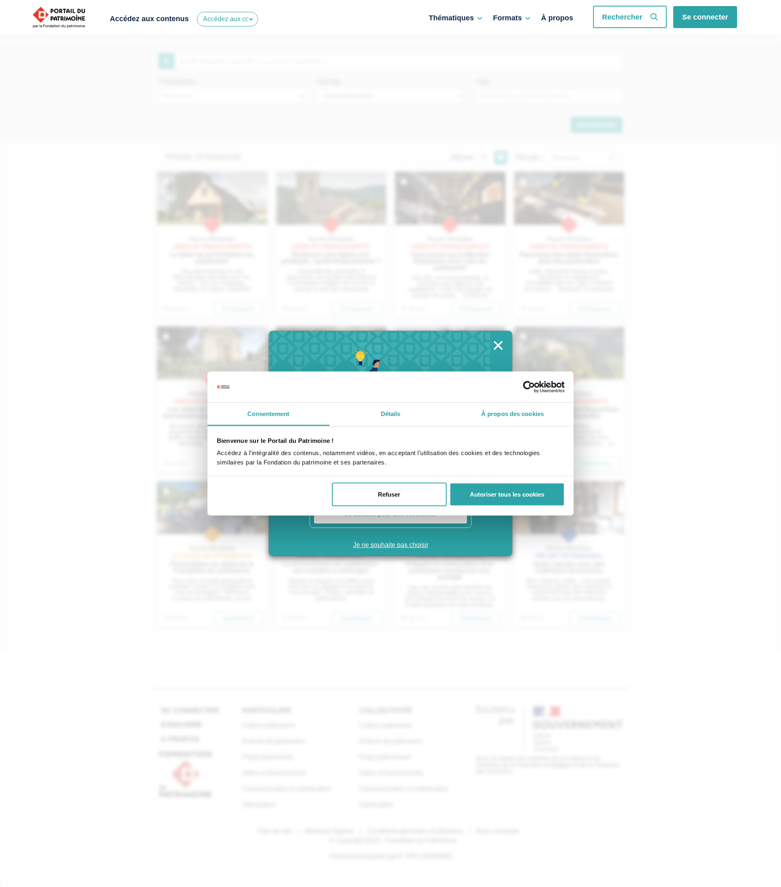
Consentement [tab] (268, 413)
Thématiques (451, 18)
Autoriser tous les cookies (507, 494)
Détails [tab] (391, 413)
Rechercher (622, 17)
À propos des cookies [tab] (512, 413)
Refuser (389, 494)
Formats (507, 18)
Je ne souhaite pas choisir (390, 544)
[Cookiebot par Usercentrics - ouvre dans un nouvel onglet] (529, 387)
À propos (557, 18)
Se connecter (705, 17)
